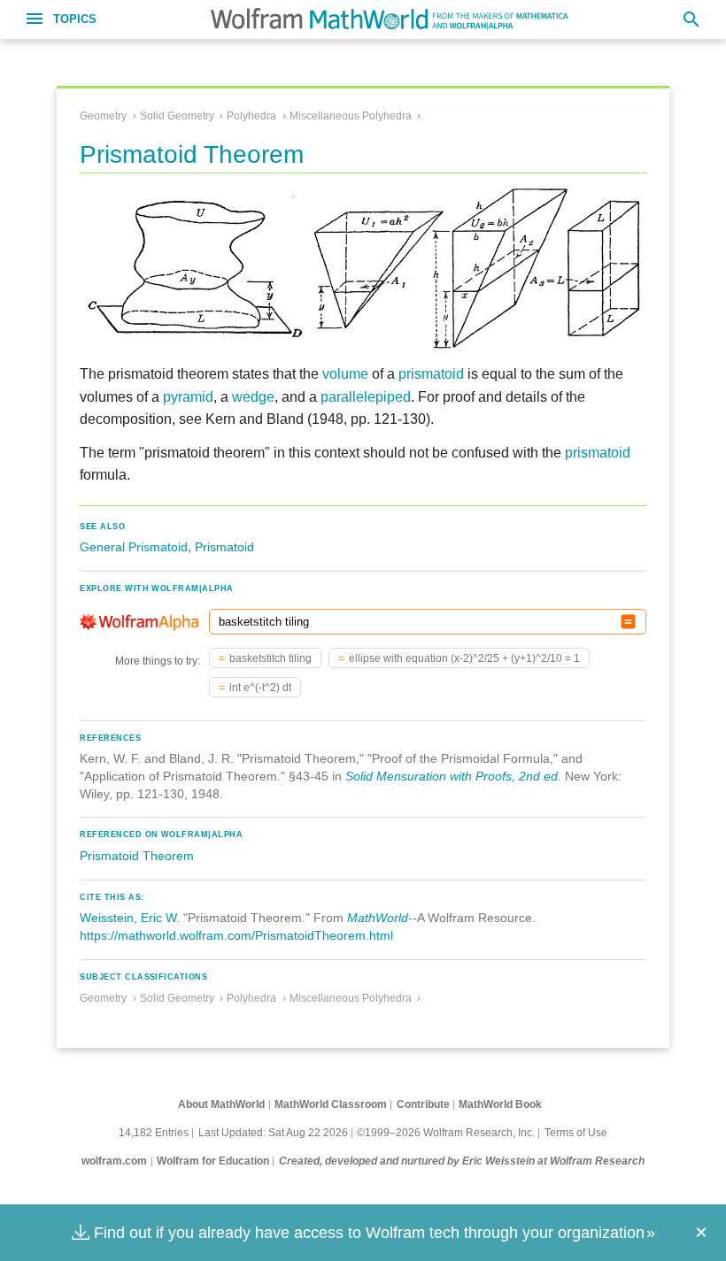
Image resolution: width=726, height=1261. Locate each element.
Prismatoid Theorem (137, 856)
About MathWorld (221, 1104)
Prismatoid (224, 547)
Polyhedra (251, 116)
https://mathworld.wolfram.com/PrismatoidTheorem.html (236, 935)
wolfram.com (114, 1161)
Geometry (103, 116)
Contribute (423, 1104)
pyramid (188, 396)
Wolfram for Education (213, 1161)
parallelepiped (366, 396)
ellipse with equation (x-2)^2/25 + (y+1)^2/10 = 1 (464, 658)
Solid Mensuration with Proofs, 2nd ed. (453, 776)
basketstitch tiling (270, 658)
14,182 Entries (154, 1132)
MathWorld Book (500, 1104)
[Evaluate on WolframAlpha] (628, 621)
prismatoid (431, 373)
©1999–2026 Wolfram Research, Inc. (446, 1132)
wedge (253, 396)
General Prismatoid (134, 547)
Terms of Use (575, 1132)
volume (345, 373)
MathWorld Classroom (330, 1104)
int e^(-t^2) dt (260, 687)
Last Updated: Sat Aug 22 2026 (273, 1132)
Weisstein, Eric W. (130, 918)
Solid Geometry (177, 116)
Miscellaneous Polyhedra (351, 116)
